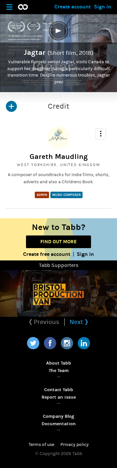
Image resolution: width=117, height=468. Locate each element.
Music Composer (66, 195)
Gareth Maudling (59, 157)
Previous (45, 322)
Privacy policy (74, 444)
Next (77, 322)
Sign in (102, 7)
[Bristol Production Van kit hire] (58, 293)
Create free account (46, 254)
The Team (59, 370)
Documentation (59, 423)
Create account (72, 7)
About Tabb (58, 363)
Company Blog (58, 416)
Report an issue (59, 397)
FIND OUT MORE (58, 242)
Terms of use (41, 444)
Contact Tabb (58, 389)
